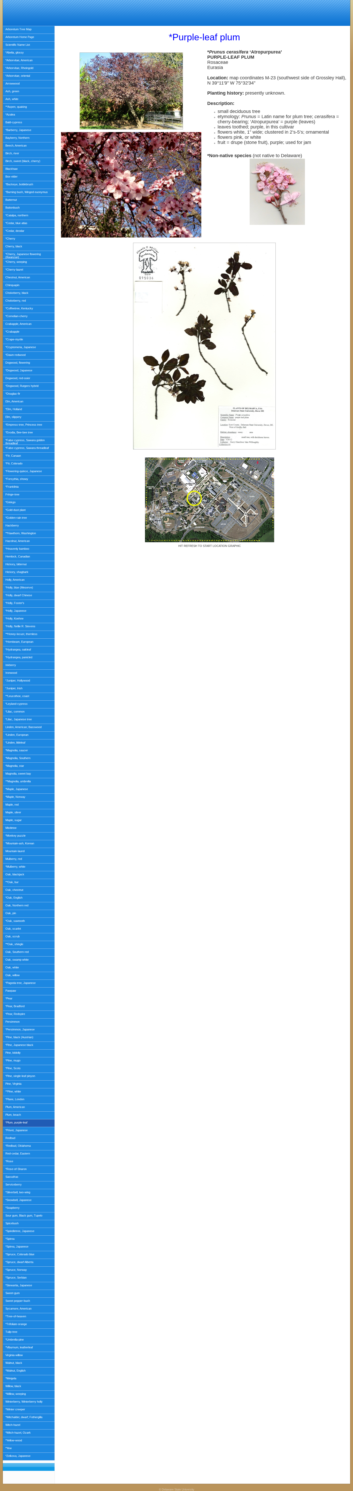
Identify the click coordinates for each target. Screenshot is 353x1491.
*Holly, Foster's (14, 603)
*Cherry (10, 238)
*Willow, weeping (15, 1393)
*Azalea (10, 114)
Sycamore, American (18, 1308)
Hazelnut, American (17, 540)
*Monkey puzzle (15, 835)
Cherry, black (13, 246)
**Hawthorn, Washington (20, 533)
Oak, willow (12, 975)
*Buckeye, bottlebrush (19, 184)
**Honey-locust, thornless (21, 634)
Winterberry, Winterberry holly (24, 1401)
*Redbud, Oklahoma (18, 1145)
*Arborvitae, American (19, 60)
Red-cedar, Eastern (17, 1153)
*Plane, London (14, 1099)
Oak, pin (10, 913)
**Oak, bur (12, 882)
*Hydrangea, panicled (18, 657)
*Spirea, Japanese (16, 1246)
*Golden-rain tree (16, 517)
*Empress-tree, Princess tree (23, 424)
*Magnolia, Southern (17, 758)
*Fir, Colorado (13, 463)
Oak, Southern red (17, 951)
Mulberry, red (13, 858)
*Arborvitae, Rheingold (19, 68)
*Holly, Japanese (15, 610)
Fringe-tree (12, 494)
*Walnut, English (15, 1370)
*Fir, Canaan (13, 455)
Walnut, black (13, 1362)
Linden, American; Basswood (23, 727)
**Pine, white (13, 1091)
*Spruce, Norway (16, 1269)
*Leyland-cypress (16, 703)
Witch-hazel (12, 1424)
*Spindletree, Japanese (19, 1231)
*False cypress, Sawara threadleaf (27, 447)
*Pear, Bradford (15, 1006)
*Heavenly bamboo (17, 548)
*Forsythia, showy (16, 478)
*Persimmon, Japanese (20, 1029)
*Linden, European (16, 734)
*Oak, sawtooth (15, 920)
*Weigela (10, 1378)
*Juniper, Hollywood (17, 680)
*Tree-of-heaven (15, 1316)
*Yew (8, 1448)
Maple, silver (13, 812)
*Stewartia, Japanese (18, 1285)
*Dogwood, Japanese (18, 370)
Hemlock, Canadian (17, 556)
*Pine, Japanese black (19, 1044)
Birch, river (12, 153)
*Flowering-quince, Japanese (23, 471)
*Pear (8, 998)
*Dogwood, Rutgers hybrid (22, 385)
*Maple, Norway (15, 796)
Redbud (10, 1138)
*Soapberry (12, 1207)
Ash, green (12, 91)
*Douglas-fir (12, 393)
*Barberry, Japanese (18, 130)
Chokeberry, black (16, 292)
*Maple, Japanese (16, 789)
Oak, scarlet (13, 928)
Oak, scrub (12, 936)
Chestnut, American (17, 277)
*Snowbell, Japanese (18, 1200)
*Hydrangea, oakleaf (18, 649)
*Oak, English (13, 897)
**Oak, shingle (14, 944)
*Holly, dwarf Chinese (18, 595)
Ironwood (11, 672)
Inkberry (10, 665)
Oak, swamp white (17, 959)
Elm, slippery (13, 416)
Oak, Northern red (16, 905)
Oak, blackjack (14, 874)
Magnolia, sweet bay (18, 773)
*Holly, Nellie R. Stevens (20, 626)
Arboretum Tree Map (18, 29)
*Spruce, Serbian (16, 1277)
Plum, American (15, 1106)
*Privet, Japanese (16, 1130)
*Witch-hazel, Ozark (18, 1432)
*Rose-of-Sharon (16, 1169)
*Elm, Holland (13, 409)
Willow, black (13, 1386)
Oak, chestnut (14, 889)
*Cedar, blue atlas (16, 223)
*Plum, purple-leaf (16, 1122)
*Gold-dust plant (15, 509)
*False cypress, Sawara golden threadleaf (25, 442)
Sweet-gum (12, 1293)
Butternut (11, 199)
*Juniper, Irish (13, 688)
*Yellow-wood (13, 1440)
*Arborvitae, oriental (17, 75)
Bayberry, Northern (17, 137)
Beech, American (16, 145)
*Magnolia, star (14, 765)
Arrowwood (12, 83)
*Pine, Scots (13, 1068)
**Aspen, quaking (16, 106)
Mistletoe (11, 827)
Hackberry (12, 525)
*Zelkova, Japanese (17, 1455)
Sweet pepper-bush (17, 1300)
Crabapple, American (18, 323)
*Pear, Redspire (15, 1013)
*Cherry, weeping (16, 261)
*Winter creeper (15, 1409)
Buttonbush (12, 207)
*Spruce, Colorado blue (19, 1254)
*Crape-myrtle (14, 339)
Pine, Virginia (13, 1083)
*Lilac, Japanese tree (18, 719)
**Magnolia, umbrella (18, 781)
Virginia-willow (14, 1355)
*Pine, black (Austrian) (19, 1037)
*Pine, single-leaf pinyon (20, 1075)
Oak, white (12, 967)
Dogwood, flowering (17, 362)
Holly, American (15, 579)
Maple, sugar (13, 820)
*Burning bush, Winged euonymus (26, 192)
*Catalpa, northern (16, 215)
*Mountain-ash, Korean (19, 843)
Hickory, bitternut (16, 564)
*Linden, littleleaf (15, 742)
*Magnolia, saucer (16, 750)
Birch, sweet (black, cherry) (22, 161)
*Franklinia (12, 486)
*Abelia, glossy (14, 52)
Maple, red (12, 804)
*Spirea (9, 1238)
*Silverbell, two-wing (17, 1192)
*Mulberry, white (15, 866)
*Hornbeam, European (19, 641)
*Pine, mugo (12, 1060)
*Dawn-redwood (15, 354)
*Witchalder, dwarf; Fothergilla (23, 1417)
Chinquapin (12, 285)
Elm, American (14, 401)
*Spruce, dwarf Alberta (19, 1262)
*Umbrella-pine (14, 1339)
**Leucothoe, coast (17, 696)
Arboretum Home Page (19, 37)
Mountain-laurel (15, 851)
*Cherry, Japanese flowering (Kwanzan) (23, 256)
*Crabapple (12, 331)
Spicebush (12, 1223)
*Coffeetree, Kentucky (19, 308)
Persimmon (12, 1021)
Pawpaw (10, 990)
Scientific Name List (17, 44)
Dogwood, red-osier (17, 378)
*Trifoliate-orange (16, 1324)
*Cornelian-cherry (16, 316)
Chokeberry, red (15, 300)
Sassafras (11, 1176)
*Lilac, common (15, 711)
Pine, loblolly (13, 1052)
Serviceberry (13, 1184)
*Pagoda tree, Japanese (20, 982)
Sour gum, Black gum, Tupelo (23, 1215)
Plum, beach (13, 1114)
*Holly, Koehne (14, 618)
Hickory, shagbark (16, 572)
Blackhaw (11, 168)
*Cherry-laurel (14, 269)
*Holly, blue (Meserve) (19, 587)
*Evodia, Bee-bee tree (19, 432)
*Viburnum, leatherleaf (19, 1347)
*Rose (9, 1161)
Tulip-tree (11, 1331)
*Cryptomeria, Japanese (20, 347)
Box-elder (11, 176)
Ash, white (11, 99)
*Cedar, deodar (14, 230)
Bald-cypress (13, 122)
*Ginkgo (10, 502)
